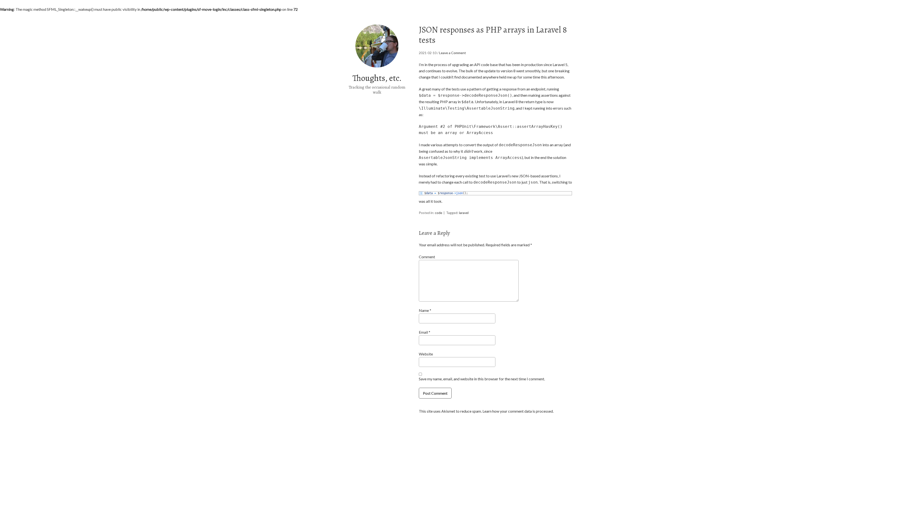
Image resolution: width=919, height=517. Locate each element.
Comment (427, 256)
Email (424, 332)
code (438, 213)
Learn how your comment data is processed (517, 411)
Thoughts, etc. (377, 78)
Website (426, 354)
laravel (464, 213)
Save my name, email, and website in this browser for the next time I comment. (482, 379)
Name (425, 310)
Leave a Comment (452, 53)
